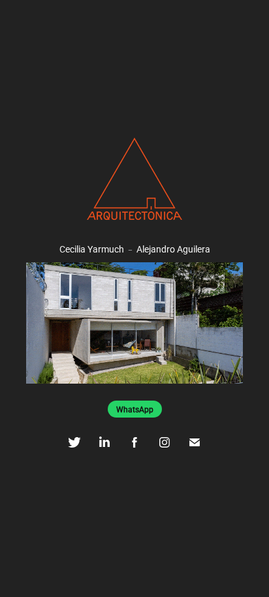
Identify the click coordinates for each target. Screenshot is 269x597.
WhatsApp (134, 409)
